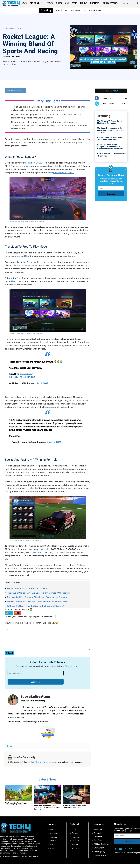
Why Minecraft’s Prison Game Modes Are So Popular (16, 804)
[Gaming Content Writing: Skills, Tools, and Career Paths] (76, 794)
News (24, 3)
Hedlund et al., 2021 (63, 172)
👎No (17, 613)
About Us (98, 829)
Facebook (76, 837)
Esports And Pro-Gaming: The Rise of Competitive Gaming (37, 597)
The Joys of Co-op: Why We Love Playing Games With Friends (38, 592)
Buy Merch (95, 3)
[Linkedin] (123, 3)
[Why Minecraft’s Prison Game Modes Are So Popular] (18, 793)
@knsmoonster (24, 373)
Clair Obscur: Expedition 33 (93, 10)
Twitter (75, 844)
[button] (137, 3)
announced (19, 256)
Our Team (98, 840)
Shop (74, 829)
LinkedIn (75, 841)
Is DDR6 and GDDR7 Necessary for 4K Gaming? (111, 155)
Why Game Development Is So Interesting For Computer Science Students (47, 807)
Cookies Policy (100, 855)
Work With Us (99, 848)
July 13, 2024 (41, 383)
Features (53, 837)
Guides (59, 3)
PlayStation (75, 10)
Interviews (54, 833)
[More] (69, 91)
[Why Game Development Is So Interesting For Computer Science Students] (47, 794)
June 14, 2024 (54, 441)
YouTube (76, 848)
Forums (83, 3)
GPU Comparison (110, 3)
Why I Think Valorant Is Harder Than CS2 (27, 588)
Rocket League (35, 162)
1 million (11, 281)
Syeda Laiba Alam (13, 56)
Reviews (49, 3)
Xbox (65, 10)
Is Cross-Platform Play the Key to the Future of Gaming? (35, 606)
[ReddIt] (64, 91)
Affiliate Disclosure (101, 844)
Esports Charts (36, 552)
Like (126, 98)
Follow (124, 104)
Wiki (67, 3)
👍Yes (9, 613)
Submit (9, 653)
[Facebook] (120, 3)
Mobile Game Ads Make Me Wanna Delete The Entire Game (37, 601)
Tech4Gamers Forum (39, 762)
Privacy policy (99, 851)
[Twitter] (127, 3)
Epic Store (22, 265)
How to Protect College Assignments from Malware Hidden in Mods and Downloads (110, 147)
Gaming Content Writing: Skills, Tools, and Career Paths (74, 806)
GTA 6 (58, 10)
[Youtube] (131, 3)
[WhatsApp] (59, 91)
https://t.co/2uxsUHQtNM (22, 377)
